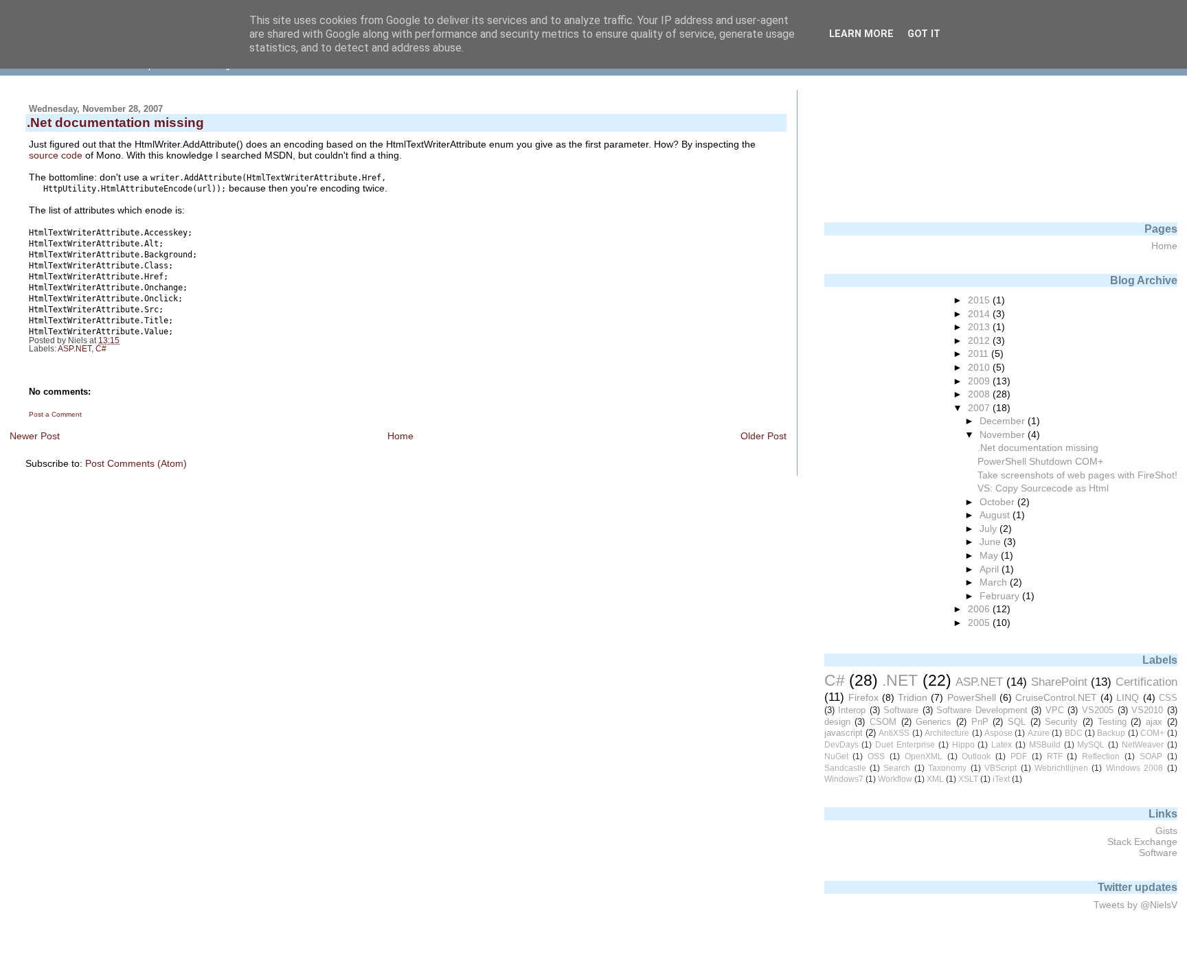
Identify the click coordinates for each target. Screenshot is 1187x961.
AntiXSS (894, 733)
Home (400, 435)
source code (55, 155)
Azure (1039, 733)
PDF (1018, 756)
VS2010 (1147, 710)
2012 (980, 340)
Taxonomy (947, 768)
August (996, 514)
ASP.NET (74, 349)
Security (1061, 722)
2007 (980, 407)
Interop (852, 710)
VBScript (1000, 768)
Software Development (982, 710)
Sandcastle (845, 768)
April (991, 569)
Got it (923, 34)
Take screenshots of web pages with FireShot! (1077, 475)
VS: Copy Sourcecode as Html (1043, 488)
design (837, 722)
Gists (1166, 830)
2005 (980, 622)
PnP (979, 722)
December (1004, 420)
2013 (980, 326)
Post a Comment (55, 414)
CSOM (883, 722)
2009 (980, 380)
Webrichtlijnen (1061, 768)
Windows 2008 (1134, 768)
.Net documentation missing (1037, 447)
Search (896, 768)
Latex (1001, 745)
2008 (980, 394)
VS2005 (1097, 710)
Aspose (998, 733)
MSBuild (1045, 745)
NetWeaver (1143, 745)
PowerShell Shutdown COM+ (1040, 461)
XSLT (968, 779)
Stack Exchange (1142, 841)
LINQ (1127, 697)
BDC (1074, 733)
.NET (900, 680)
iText (1001, 779)
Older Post (764, 435)
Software (900, 710)
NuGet (836, 756)
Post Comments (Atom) (136, 463)
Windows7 (843, 779)
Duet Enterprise (905, 745)
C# (100, 349)
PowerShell (971, 697)
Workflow (895, 779)
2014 (980, 313)
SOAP (1151, 756)
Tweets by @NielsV (1135, 904)
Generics (933, 722)
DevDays (841, 745)
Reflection (1101, 756)
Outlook (976, 756)
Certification (1146, 681)
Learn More (861, 34)
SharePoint (1059, 681)
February (1001, 595)
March (995, 582)
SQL (1017, 722)
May (990, 555)
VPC (1054, 710)
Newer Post (35, 435)
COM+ (1152, 733)
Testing (1112, 722)
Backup (1111, 733)
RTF (1055, 756)
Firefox (863, 697)
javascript (843, 733)
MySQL (1091, 745)
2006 (980, 608)
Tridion (912, 697)
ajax (1154, 722)
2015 (980, 299)
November (1004, 434)
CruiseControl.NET (1056, 697)
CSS (1168, 698)
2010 (980, 367)
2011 (979, 353)
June (992, 541)
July (989, 528)
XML (935, 779)
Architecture (947, 733)
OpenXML (923, 756)
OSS (876, 756)
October (998, 501)
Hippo (963, 745)
